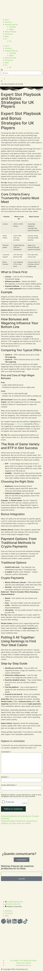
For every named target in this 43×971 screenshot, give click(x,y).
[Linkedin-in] (9, 921)
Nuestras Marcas (11, 24)
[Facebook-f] (3, 921)
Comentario (6, 751)
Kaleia (11, 29)
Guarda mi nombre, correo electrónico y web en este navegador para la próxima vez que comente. (21, 795)
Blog (6, 36)
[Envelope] (20, 921)
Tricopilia (12, 27)
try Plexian (19, 424)
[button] (21, 43)
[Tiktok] (25, 921)
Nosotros (8, 22)
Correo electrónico (9, 785)
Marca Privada (10, 32)
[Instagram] (14, 921)
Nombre (4, 777)
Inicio (7, 20)
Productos (9, 34)
